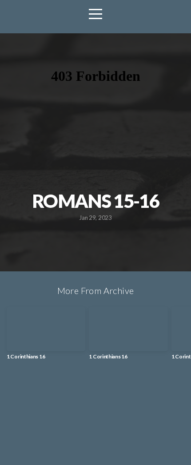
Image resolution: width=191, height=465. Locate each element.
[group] (46, 336)
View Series (95, 392)
